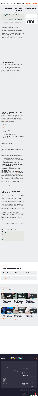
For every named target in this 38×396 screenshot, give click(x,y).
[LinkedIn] (23, 390)
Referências (14, 3)
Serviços (8, 3)
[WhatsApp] (34, 390)
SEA (18, 17)
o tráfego (16, 172)
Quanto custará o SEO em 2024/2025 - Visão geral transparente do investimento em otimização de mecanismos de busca (30, 318)
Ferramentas (23, 3)
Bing (1, 31)
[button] (27, 22)
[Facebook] (21, 390)
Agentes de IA (28, 272)
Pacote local (28, 277)
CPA (3, 159)
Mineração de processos (6, 277)
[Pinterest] (26, 390)
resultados (18, 66)
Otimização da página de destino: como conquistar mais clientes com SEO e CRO (18, 317)
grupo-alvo (2, 127)
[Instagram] (30, 390)
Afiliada (15, 277)
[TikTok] (32, 390)
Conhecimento (19, 3)
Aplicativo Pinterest (5, 272)
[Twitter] (24, 390)
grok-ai (15, 272)
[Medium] (36, 390)
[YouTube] (28, 390)
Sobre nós (11, 3)
